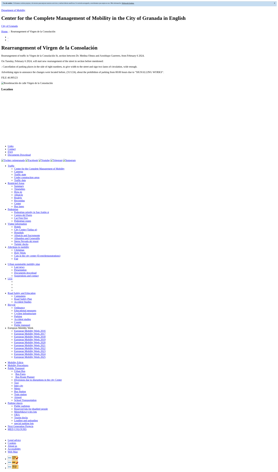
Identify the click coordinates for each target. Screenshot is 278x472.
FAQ (10, 152)
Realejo (18, 197)
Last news (19, 267)
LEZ (10, 278)
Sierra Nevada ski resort (26, 241)
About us (12, 446)
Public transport (22, 325)
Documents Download (19, 154)
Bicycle (11, 304)
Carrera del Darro (23, 215)
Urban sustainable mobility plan (24, 264)
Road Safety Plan (23, 299)
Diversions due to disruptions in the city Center (38, 380)
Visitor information (17, 223)
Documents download (25, 272)
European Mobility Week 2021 (30, 345)
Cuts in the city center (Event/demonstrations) (37, 255)
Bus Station (20, 391)
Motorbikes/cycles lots (25, 411)
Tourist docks (21, 417)
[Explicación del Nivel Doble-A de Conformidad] (13, 468)
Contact (12, 149)
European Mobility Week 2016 (30, 330)
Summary (19, 186)
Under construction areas (26, 177)
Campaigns (20, 296)
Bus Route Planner (25, 377)
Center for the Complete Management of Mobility (39, 168)
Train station (20, 394)
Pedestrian (13, 209)
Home (4, 31)
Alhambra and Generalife (27, 238)
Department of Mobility (13, 10)
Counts (17, 322)
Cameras (18, 171)
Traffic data (20, 180)
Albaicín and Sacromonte (27, 235)
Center (17, 203)
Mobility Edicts (15, 362)
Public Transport (16, 368)
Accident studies (22, 319)
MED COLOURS (17, 429)
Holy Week (20, 252)
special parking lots (24, 423)
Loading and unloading (26, 420)
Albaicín (18, 194)
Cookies (12, 443)
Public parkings (22, 406)
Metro (17, 388)
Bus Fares (20, 374)
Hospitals (19, 232)
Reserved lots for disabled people (31, 409)
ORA (17, 414)
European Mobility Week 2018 (30, 336)
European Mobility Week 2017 (30, 333)
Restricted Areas (16, 183)
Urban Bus (19, 371)
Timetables (19, 189)
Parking (18, 316)
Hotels (17, 226)
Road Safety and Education (22, 293)
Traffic (11, 165)
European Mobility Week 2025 (30, 357)
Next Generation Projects (20, 426)
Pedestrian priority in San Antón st (31, 212)
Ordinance (19, 307)
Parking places (15, 403)
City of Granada (9, 26)
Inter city (18, 385)
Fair (16, 258)
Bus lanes (19, 206)
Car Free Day (21, 218)
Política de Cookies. (128, 3)
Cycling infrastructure (25, 313)
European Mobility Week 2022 (30, 348)
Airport (18, 397)
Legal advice (14, 440)
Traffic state (20, 174)
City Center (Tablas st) (25, 229)
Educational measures (25, 310)
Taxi (16, 382)
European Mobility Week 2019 (30, 339)
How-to (18, 192)
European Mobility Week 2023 (30, 351)
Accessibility (14, 448)
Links (11, 146)
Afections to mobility (18, 247)
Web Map (13, 451)
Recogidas (19, 200)
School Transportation (25, 400)
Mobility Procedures (18, 365)
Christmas (19, 250)
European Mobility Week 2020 (30, 342)
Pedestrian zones (22, 221)
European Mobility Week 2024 (30, 354)
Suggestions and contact (26, 275)
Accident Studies (22, 301)
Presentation (20, 270)
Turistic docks (21, 244)
